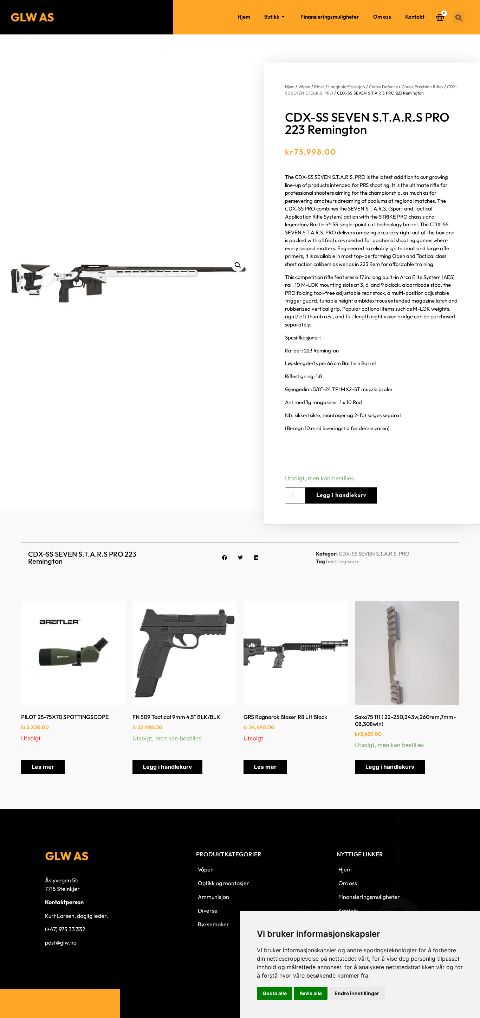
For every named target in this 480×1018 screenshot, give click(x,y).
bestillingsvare (342, 561)
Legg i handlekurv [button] (167, 766)
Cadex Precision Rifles (422, 86)
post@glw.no (61, 942)
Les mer (43, 766)
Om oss (382, 16)
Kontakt (414, 16)
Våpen (304, 86)
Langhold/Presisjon (346, 86)
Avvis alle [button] (310, 993)
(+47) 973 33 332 (65, 929)
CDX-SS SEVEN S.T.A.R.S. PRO (374, 553)
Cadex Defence (383, 86)
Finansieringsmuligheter (329, 16)
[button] (459, 17)
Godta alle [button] (274, 993)
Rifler (319, 86)
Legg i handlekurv (341, 495)
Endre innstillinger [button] (357, 993)
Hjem (244, 16)
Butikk (271, 16)
